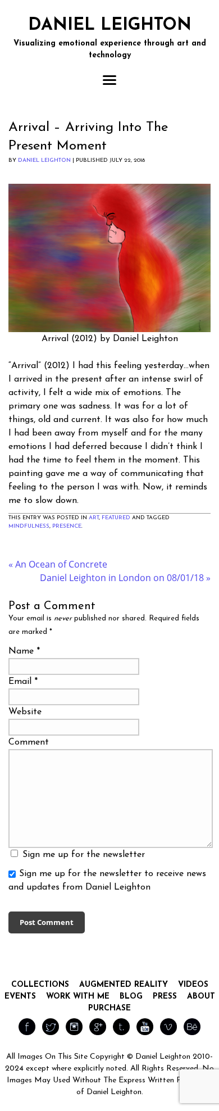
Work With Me (78, 996)
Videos (193, 985)
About (201, 996)
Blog (131, 996)
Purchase (109, 1008)
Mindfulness (28, 526)
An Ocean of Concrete (57, 564)
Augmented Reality (123, 985)
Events (20, 996)
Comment (28, 742)
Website (25, 712)
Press (165, 996)
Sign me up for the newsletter (82, 854)
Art (94, 518)
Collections (40, 985)
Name (21, 651)
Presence (66, 526)
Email (19, 681)
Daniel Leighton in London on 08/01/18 (125, 578)
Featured (116, 518)
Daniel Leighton (44, 160)
